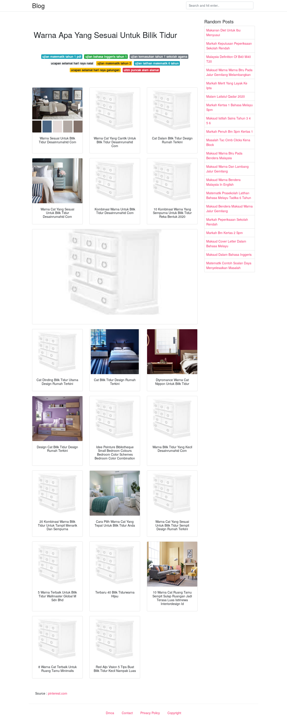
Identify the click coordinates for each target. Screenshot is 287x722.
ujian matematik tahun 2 (114, 63)
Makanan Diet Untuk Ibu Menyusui (223, 32)
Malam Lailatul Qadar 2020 (225, 96)
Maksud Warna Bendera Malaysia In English (223, 182)
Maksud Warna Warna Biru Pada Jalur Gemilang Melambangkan (229, 72)
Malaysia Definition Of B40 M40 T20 (228, 59)
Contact (127, 713)
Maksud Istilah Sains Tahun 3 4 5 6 (228, 120)
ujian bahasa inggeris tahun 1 (106, 56)
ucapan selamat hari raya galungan (95, 70)
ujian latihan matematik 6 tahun (157, 63)
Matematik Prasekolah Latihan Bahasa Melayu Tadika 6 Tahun (228, 195)
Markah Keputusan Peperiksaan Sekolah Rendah (229, 45)
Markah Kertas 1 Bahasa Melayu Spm (229, 107)
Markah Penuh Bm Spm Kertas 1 (229, 131)
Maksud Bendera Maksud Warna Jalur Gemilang (229, 208)
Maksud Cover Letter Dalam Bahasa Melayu (226, 243)
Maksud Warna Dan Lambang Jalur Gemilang (227, 168)
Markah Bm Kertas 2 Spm (224, 232)
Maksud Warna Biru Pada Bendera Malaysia (224, 155)
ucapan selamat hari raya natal (72, 63)
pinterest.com (57, 693)
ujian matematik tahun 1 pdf (61, 56)
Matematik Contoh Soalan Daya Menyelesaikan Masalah (228, 265)
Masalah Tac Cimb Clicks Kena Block (228, 142)
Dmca (110, 713)
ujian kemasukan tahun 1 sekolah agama (159, 56)
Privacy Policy (150, 713)
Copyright (174, 713)
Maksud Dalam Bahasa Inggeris (229, 254)
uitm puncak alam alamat (141, 70)
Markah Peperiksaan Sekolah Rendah (227, 221)
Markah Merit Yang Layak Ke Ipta (226, 85)
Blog (38, 5)
